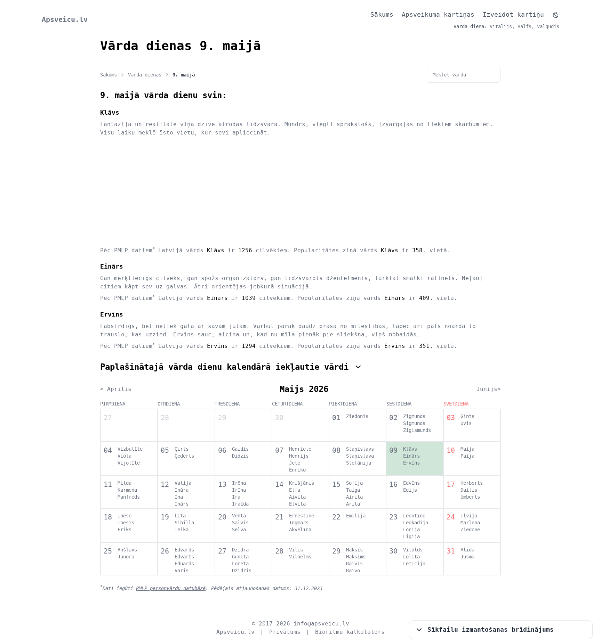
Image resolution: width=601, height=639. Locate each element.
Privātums (284, 632)
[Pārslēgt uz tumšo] (555, 14)
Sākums (381, 14)
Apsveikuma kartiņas (438, 14)
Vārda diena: (470, 26)
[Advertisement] (300, 191)
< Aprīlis (115, 389)
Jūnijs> (488, 389)
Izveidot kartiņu (513, 14)
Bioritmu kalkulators (350, 632)
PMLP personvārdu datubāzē (171, 588)
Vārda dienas (144, 74)
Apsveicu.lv (65, 19)
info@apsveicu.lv (321, 623)
